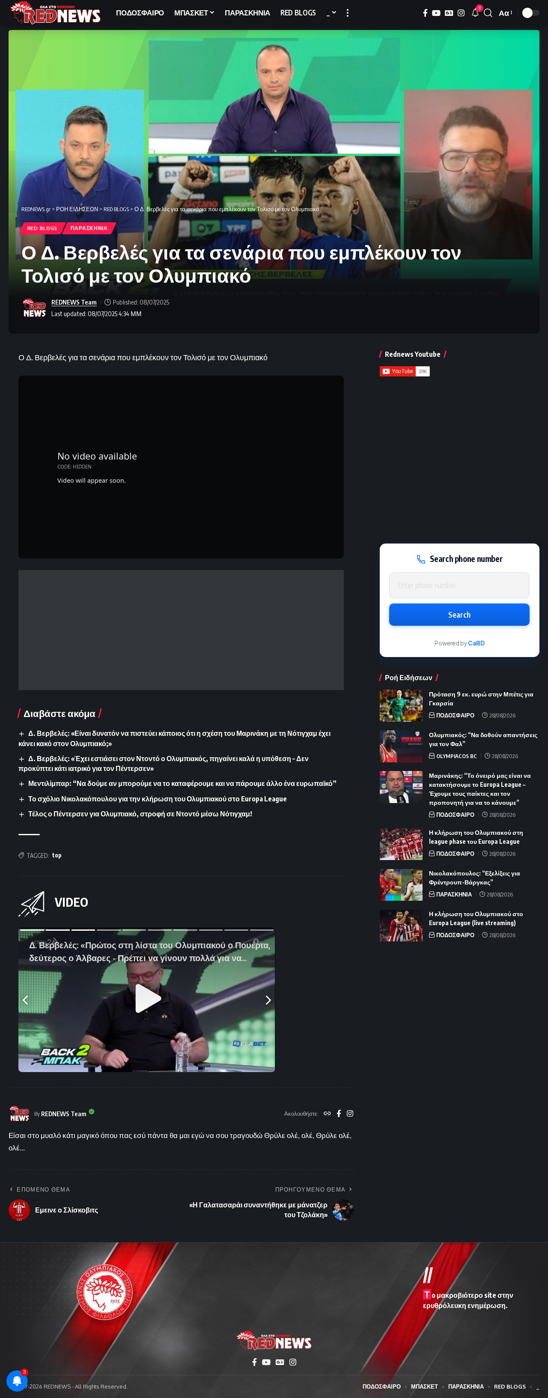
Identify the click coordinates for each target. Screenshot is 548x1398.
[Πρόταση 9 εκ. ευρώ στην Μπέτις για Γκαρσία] (401, 706)
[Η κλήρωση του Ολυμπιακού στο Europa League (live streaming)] (401, 926)
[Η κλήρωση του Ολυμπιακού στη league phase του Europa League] (401, 844)
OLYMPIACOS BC (456, 756)
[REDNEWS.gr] (55, 13)
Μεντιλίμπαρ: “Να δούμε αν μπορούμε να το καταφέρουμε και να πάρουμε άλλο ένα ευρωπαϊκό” (182, 783)
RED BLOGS (42, 228)
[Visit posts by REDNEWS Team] (34, 308)
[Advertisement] (181, 630)
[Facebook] (425, 13)
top (57, 855)
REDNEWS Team (74, 302)
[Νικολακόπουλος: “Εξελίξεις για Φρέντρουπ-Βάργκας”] (401, 885)
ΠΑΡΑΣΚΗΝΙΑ (89, 228)
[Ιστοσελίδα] (327, 1114)
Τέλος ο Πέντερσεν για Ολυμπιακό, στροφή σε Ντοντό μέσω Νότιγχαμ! (140, 814)
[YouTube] (436, 13)
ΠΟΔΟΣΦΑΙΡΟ (455, 715)
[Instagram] (461, 13)
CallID (476, 643)
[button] (348, 13)
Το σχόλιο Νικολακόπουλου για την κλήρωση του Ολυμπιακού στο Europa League (157, 799)
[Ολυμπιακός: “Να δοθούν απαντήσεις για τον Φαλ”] (401, 746)
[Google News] (449, 13)
